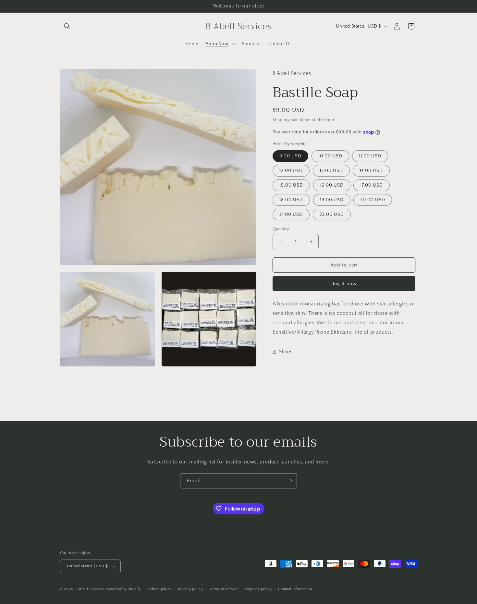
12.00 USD (291, 170)
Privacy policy (190, 589)
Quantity (281, 229)
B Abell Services (90, 589)
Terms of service (223, 589)
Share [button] (285, 351)
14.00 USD (371, 170)
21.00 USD (291, 214)
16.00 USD (332, 185)
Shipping (281, 120)
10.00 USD (330, 156)
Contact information (295, 589)
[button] (67, 26)
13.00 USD (331, 170)
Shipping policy (258, 589)
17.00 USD (371, 185)
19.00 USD (332, 200)
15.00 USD (291, 185)
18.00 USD (291, 200)
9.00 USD (290, 156)
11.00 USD (370, 156)
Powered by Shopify (123, 589)
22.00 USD (332, 214)
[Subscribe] (289, 480)
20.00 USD (372, 200)
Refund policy (159, 589)
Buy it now (344, 283)
